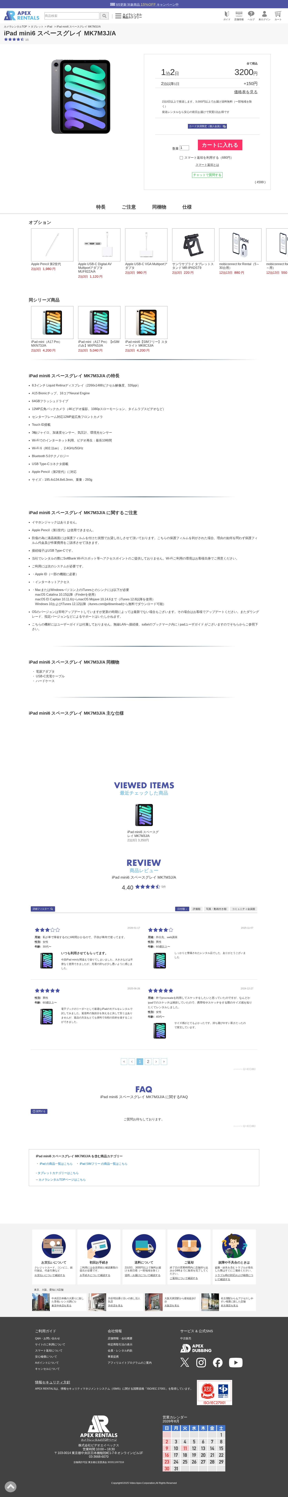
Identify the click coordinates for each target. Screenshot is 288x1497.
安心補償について (46, 1356)
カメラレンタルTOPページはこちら (62, 1179)
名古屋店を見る (229, 1305)
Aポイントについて (47, 1362)
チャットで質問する (207, 175)
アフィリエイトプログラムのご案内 (130, 1362)
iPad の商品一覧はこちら (56, 1163)
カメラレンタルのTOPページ (99, 1439)
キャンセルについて (47, 1368)
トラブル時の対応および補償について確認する (234, 1277)
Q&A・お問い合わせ (47, 1338)
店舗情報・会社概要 (120, 1338)
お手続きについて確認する (95, 1275)
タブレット (37, 26)
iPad (49, 26)
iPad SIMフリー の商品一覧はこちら (104, 1163)
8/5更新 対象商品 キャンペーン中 (147, 4)
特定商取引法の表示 (120, 1344)
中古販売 (185, 1338)
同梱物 (159, 207)
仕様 (187, 207)
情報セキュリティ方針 (52, 1382)
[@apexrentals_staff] (201, 1363)
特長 (101, 207)
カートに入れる (220, 145)
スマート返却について (48, 1350)
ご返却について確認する (184, 1278)
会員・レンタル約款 (120, 1350)
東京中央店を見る (62, 1305)
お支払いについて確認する (49, 1275)
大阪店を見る (171, 1305)
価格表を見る (246, 92)
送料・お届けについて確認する (142, 1275)
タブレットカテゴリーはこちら (58, 1173)
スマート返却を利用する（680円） (209, 157)
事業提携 (113, 1356)
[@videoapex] (218, 1363)
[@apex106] (184, 1362)
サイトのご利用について (50, 1344)
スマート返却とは (207, 164)
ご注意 (129, 207)
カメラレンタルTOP (15, 26)
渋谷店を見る (115, 1305)
